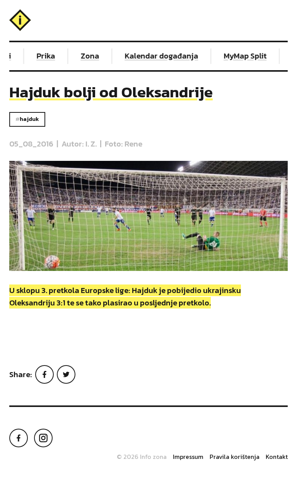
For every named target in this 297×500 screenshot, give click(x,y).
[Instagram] (43, 438)
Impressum (188, 456)
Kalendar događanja (158, 56)
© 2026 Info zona (142, 456)
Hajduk (29, 119)
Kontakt (277, 456)
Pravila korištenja (234, 456)
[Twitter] (66, 374)
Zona (86, 56)
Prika (42, 56)
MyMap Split (241, 56)
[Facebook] (44, 374)
